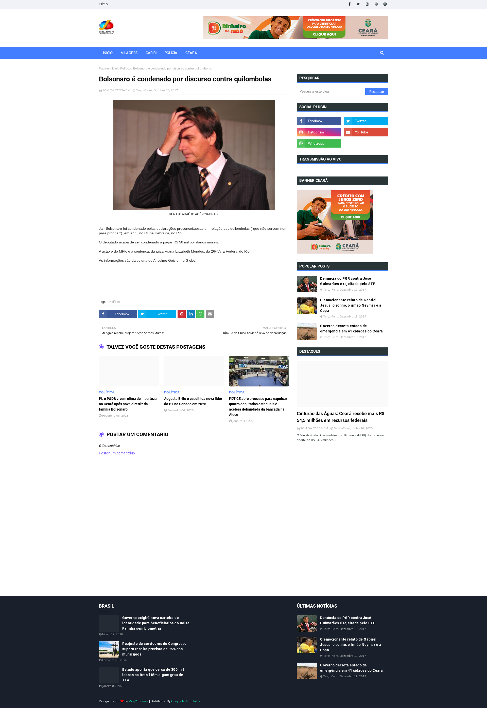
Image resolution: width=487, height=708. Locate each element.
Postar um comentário (117, 453)
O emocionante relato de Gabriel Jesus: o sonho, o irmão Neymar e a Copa (350, 305)
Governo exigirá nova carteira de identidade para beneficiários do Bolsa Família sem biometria (155, 623)
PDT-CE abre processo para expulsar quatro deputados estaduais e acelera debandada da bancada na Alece (258, 407)
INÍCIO (103, 4)
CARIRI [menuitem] (151, 53)
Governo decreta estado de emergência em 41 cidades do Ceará (351, 328)
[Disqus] (194, 531)
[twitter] (358, 4)
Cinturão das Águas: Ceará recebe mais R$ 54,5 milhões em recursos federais (340, 417)
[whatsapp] (319, 143)
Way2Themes (138, 701)
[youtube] (366, 132)
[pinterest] (376, 4)
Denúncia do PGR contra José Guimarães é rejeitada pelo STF (347, 281)
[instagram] (367, 4)
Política (125, 68)
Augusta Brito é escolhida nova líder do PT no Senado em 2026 (193, 401)
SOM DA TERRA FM (116, 90)
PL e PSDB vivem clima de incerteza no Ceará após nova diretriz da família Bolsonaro (128, 404)
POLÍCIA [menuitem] (171, 53)
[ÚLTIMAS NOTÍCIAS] (342, 384)
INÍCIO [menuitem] (108, 53)
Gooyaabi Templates (185, 701)
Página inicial (108, 68)
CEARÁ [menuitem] (191, 53)
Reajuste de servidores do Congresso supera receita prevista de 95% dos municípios (154, 649)
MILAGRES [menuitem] (129, 53)
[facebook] (349, 4)
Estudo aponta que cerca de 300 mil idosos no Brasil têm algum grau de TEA (153, 674)
